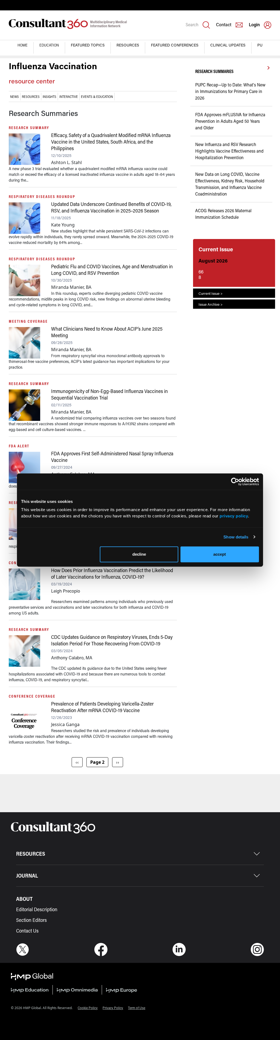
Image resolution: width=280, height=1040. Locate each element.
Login (254, 24)
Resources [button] (127, 45)
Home (23, 45)
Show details (235, 537)
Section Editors (31, 920)
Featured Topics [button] (88, 45)
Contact (223, 24)
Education (49, 45)
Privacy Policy (113, 1008)
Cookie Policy (88, 1008)
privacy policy (234, 516)
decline (139, 554)
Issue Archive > (211, 304)
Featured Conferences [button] (175, 45)
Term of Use (136, 1008)
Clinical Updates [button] (228, 45)
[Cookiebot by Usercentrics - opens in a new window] (235, 481)
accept (219, 554)
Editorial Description (36, 909)
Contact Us (27, 930)
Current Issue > (211, 293)
